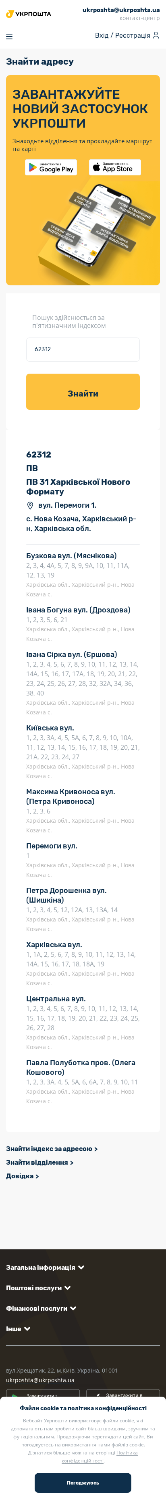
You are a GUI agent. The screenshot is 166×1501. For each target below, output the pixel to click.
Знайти (83, 394)
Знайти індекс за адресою (49, 1149)
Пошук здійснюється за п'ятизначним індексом (69, 321)
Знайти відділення (37, 1162)
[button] (43, 1267)
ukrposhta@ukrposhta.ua (40, 1380)
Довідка (19, 1176)
